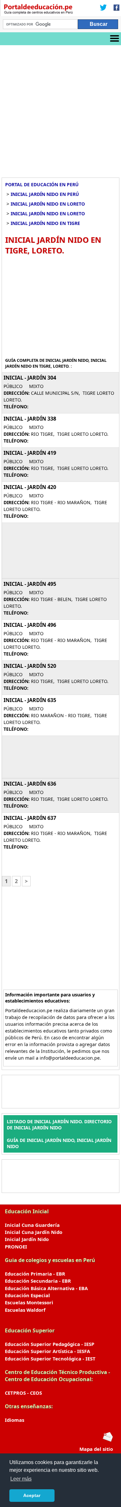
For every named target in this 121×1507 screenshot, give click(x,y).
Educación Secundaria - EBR (38, 1281)
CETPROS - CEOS (23, 1393)
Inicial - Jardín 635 (30, 700)
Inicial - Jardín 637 (30, 817)
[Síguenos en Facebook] (114, 8)
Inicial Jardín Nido (27, 1239)
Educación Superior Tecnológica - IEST (50, 1358)
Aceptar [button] (31, 1495)
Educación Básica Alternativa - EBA (46, 1288)
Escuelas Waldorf (25, 1310)
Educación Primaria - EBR (35, 1273)
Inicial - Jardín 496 (30, 624)
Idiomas (14, 1420)
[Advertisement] (60, 108)
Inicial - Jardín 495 (30, 583)
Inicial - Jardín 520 (30, 665)
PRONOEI (16, 1246)
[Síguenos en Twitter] (103, 8)
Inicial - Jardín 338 (30, 418)
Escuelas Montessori (29, 1302)
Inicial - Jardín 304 (30, 377)
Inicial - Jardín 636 (30, 783)
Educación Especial (27, 1295)
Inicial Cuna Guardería (32, 1225)
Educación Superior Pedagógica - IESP (49, 1344)
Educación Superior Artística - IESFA (47, 1351)
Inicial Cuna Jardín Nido (33, 1232)
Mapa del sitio (96, 1449)
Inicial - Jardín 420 (30, 487)
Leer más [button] (21, 1479)
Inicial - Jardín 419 (30, 452)
